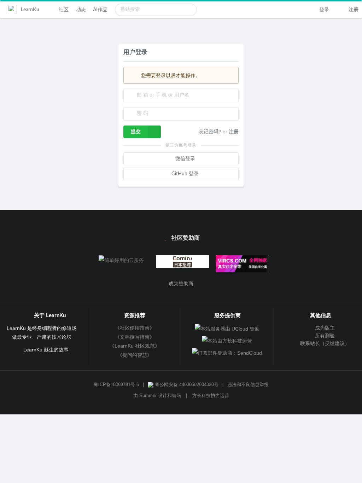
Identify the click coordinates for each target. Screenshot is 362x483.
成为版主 (324, 328)
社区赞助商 (185, 238)
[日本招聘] (181, 263)
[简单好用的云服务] (121, 260)
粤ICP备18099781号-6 (116, 384)
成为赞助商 (181, 283)
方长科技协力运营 (210, 395)
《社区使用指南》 (134, 328)
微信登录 (184, 158)
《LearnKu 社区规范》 (135, 346)
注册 (352, 9)
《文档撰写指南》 (134, 337)
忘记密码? (211, 131)
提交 (136, 131)
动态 (81, 9)
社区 (64, 9)
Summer (148, 395)
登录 (323, 9)
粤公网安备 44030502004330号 (185, 384)
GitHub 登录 (184, 173)
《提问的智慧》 (134, 355)
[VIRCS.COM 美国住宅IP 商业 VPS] (241, 265)
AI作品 (100, 9)
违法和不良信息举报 (248, 384)
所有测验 (324, 335)
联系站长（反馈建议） (324, 343)
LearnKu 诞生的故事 (46, 350)
